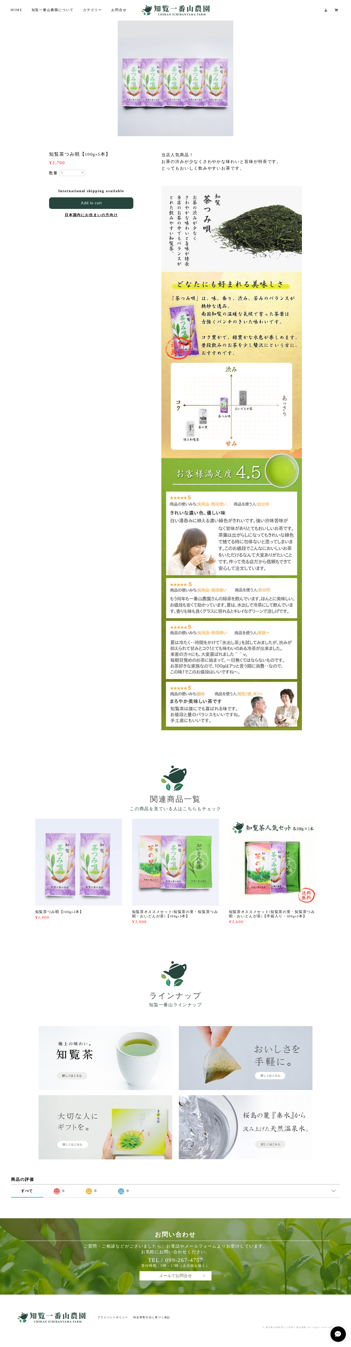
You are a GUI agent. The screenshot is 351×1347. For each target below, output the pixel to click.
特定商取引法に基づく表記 (151, 1317)
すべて (27, 1191)
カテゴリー (92, 10)
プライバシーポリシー (112, 1317)
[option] (175, 78)
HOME (16, 10)
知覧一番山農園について (53, 10)
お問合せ (119, 10)
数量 (53, 173)
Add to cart (91, 203)
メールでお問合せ (175, 1276)
